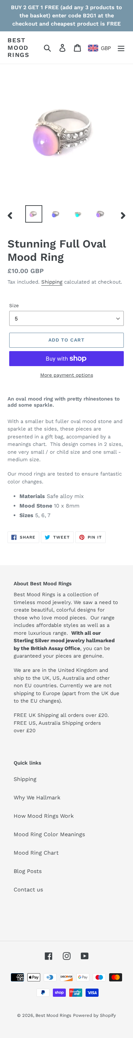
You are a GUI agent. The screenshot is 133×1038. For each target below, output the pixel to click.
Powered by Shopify (94, 1015)
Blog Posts (28, 871)
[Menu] (121, 47)
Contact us (28, 889)
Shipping (51, 282)
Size (14, 305)
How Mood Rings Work (44, 816)
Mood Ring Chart (36, 852)
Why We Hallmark (37, 797)
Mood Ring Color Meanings (49, 834)
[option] (34, 214)
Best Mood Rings (19, 47)
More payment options (66, 375)
